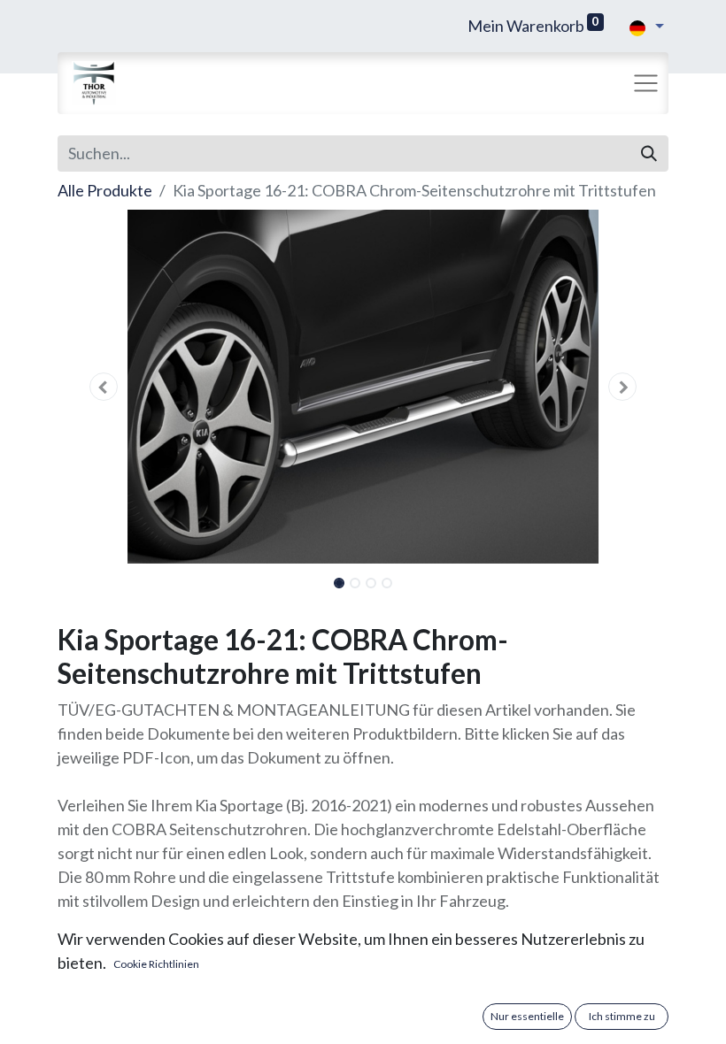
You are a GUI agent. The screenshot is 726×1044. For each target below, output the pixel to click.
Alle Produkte (105, 190)
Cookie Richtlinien (156, 964)
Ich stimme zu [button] (622, 1016)
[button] (104, 386)
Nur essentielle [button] (527, 1016)
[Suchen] (648, 153)
